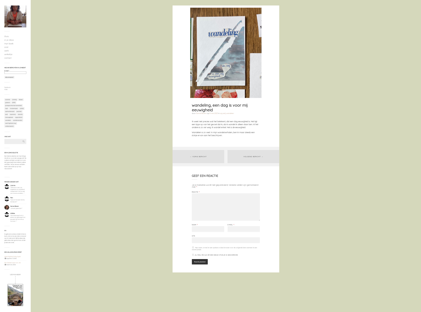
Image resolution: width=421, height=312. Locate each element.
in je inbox (9, 40)
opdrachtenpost (9, 111)
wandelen (8, 120)
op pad (223, 113)
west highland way (10, 123)
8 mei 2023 (214, 113)
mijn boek (8, 43)
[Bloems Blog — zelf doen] (15, 16)
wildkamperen (9, 126)
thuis (6, 36)
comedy (14, 99)
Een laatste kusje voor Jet (12, 262)
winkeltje (8, 54)
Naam (195, 224)
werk (6, 51)
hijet (6, 108)
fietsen (21, 99)
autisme (7, 99)
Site (193, 236)
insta (5, 89)
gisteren (7, 102)
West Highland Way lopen (12, 256)
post (6, 114)
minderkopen (14, 108)
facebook (7, 87)
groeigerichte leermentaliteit (13, 105)
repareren (13, 114)
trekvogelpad (9, 117)
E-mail (6, 70)
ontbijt (22, 108)
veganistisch (18, 117)
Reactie (196, 192)
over (6, 47)
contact (8, 58)
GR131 (13, 102)
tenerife (20, 114)
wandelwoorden (17, 120)
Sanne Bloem (201, 113)
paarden (19, 111)
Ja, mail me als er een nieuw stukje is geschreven (216, 255)
